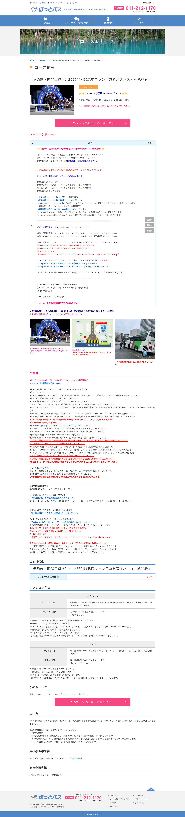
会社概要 (108, 20)
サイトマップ (140, 803)
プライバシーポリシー (143, 799)
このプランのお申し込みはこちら (92, 123)
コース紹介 (45, 20)
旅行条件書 (139, 795)
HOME (32, 60)
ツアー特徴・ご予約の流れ (76, 20)
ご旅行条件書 (76, 758)
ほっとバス (45, 9)
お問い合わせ (139, 20)
